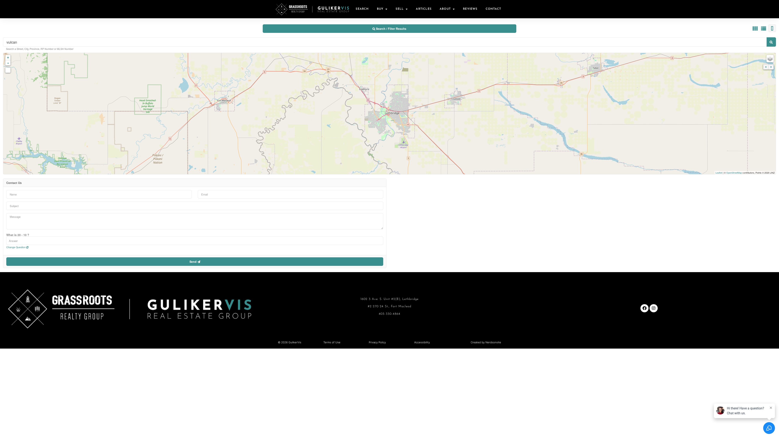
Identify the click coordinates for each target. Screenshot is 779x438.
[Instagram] (654, 308)
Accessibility (422, 342)
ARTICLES (423, 9)
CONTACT (493, 9)
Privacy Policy (377, 342)
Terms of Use (331, 342)
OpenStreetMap (734, 172)
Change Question (16, 247)
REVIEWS (470, 9)
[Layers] (770, 58)
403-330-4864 (389, 314)
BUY (380, 9)
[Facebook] (644, 308)
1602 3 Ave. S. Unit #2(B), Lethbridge (389, 299)
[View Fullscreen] (8, 70)
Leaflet (719, 172)
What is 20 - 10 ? (17, 234)
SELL (400, 9)
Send (193, 262)
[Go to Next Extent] (771, 67)
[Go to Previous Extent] (765, 67)
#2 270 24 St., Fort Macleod (389, 306)
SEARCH (362, 9)
